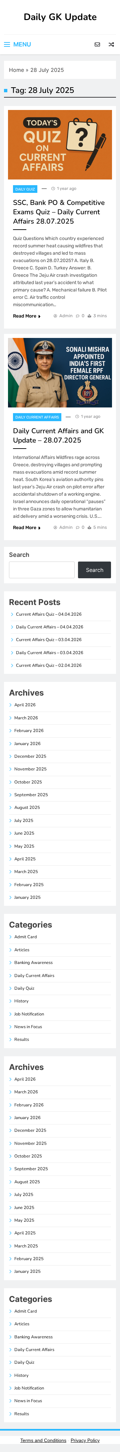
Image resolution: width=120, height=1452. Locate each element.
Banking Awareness (33, 963)
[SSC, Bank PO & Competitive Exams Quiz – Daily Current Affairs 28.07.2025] (60, 144)
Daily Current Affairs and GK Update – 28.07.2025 (58, 435)
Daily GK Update (60, 17)
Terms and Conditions (43, 1440)
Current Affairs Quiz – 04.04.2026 (49, 614)
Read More (24, 316)
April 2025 (25, 859)
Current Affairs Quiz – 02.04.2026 (49, 665)
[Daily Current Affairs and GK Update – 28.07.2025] (60, 372)
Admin (66, 315)
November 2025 (30, 769)
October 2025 (28, 782)
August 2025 (27, 808)
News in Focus (28, 1027)
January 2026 (27, 744)
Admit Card (25, 937)
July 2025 (23, 821)
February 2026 (29, 731)
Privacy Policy (85, 1440)
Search (19, 554)
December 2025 (30, 756)
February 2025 (29, 885)
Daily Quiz (25, 189)
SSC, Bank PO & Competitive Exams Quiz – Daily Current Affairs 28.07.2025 (59, 212)
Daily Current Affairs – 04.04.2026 (49, 627)
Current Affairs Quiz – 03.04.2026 (49, 640)
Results (21, 1040)
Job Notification (29, 1014)
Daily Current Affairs (37, 417)
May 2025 (24, 846)
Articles (21, 950)
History (21, 1001)
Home (16, 70)
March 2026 (26, 718)
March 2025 (26, 872)
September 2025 (31, 795)
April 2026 (25, 705)
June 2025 (24, 833)
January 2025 (27, 897)
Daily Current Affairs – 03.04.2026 (49, 653)
